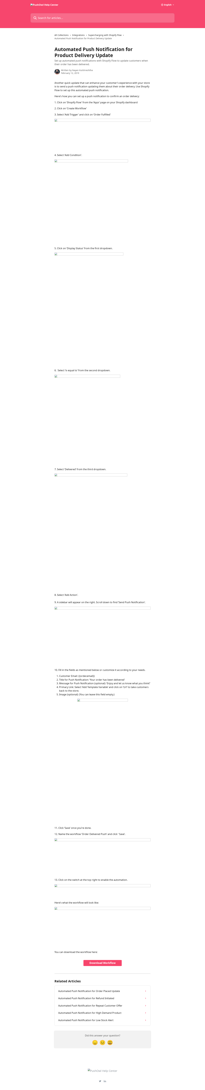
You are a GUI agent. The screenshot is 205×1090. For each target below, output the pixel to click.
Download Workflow (102, 963)
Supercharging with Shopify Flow (105, 35)
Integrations (78, 35)
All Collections (61, 35)
